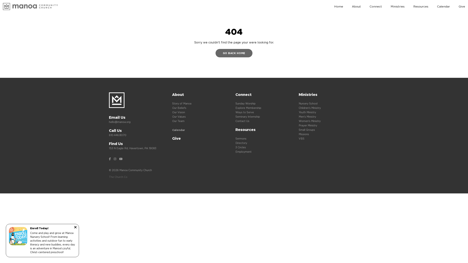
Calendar (178, 130)
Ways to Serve (244, 112)
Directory (241, 143)
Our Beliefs (179, 107)
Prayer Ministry (308, 125)
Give (176, 138)
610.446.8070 (117, 135)
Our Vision (178, 112)
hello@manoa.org (120, 122)
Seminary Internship (247, 116)
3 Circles (240, 147)
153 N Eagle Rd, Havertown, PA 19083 (132, 148)
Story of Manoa (181, 103)
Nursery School (308, 103)
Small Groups (307, 129)
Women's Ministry (310, 121)
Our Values (179, 116)
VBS (301, 138)
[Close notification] (75, 227)
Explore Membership (248, 107)
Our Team (178, 121)
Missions (304, 134)
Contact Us (242, 121)
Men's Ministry (307, 116)
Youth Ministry (307, 112)
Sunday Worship (245, 103)
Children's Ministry (310, 107)
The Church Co (118, 177)
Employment (243, 151)
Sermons (240, 138)
